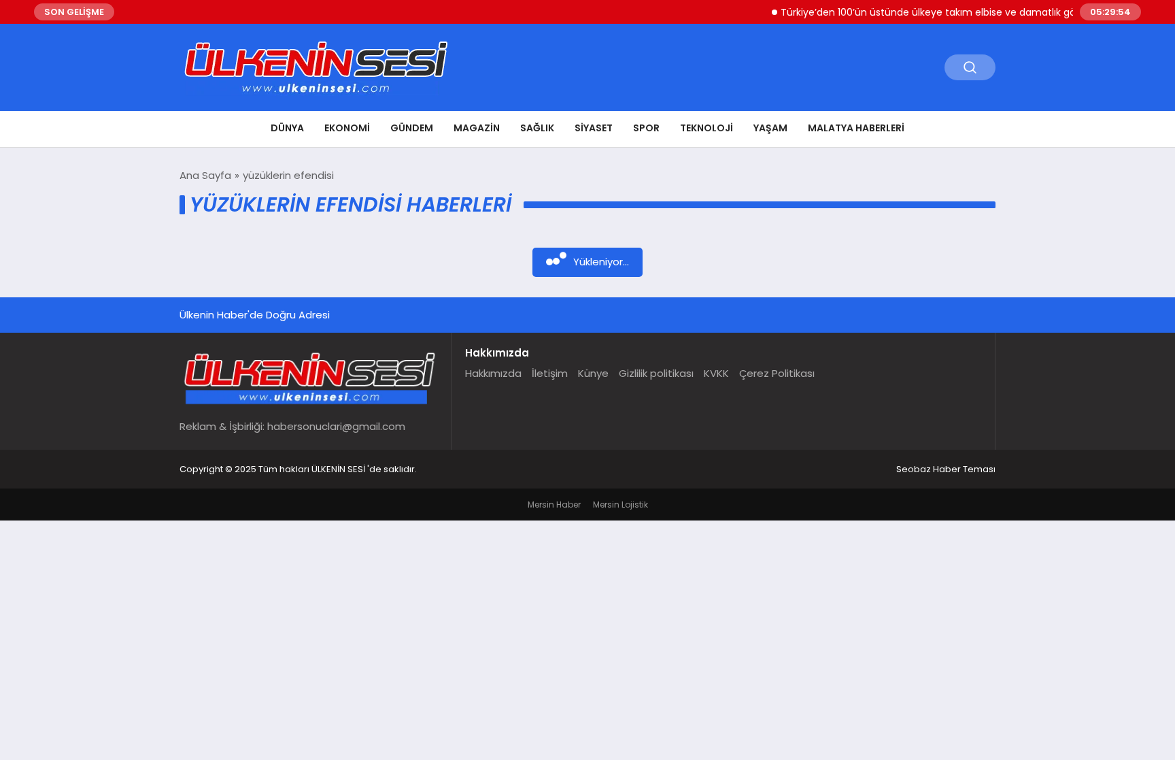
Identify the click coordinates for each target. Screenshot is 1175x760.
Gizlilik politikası (656, 373)
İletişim (550, 373)
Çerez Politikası (777, 373)
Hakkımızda (493, 373)
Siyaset (594, 128)
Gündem (411, 128)
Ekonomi (347, 128)
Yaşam (770, 128)
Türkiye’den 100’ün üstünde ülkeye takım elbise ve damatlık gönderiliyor (939, 12)
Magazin (477, 128)
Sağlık (537, 128)
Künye (593, 373)
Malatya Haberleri (856, 128)
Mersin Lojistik (620, 504)
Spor (646, 128)
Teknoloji (706, 128)
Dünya (287, 128)
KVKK (716, 373)
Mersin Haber (554, 504)
